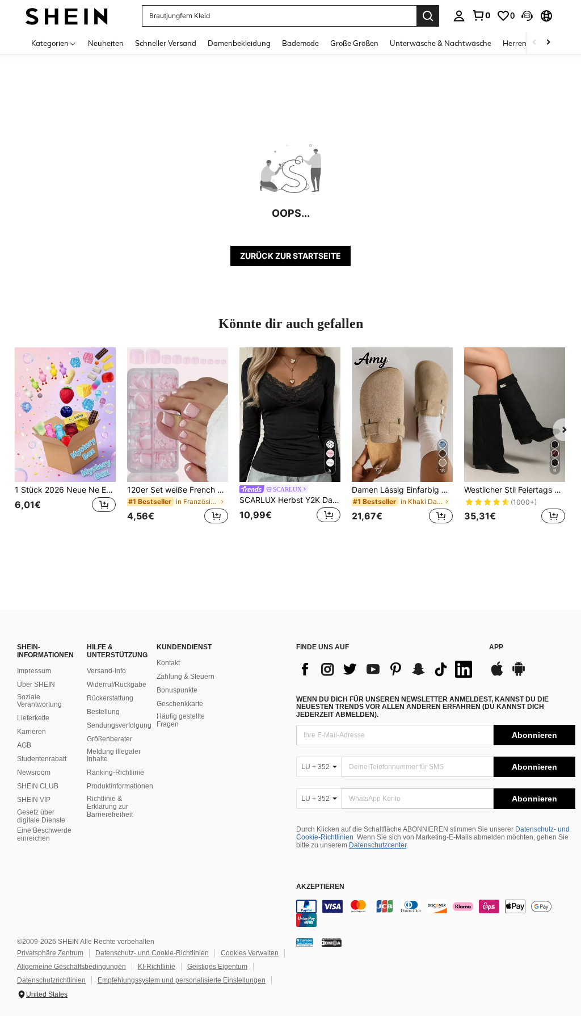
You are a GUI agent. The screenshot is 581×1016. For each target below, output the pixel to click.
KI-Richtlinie (156, 967)
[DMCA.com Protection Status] (332, 942)
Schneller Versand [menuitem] (165, 43)
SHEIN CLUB (37, 786)
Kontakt (168, 663)
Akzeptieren (320, 887)
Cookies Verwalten (250, 953)
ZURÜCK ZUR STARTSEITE (290, 256)
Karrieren (31, 732)
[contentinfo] (435, 913)
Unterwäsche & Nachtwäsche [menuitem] (440, 43)
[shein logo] (67, 15)
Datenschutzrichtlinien (51, 980)
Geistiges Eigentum (217, 967)
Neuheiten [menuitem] (106, 43)
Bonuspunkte (177, 690)
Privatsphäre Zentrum (50, 953)
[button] (527, 16)
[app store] (497, 674)
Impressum (34, 671)
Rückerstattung (110, 698)
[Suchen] (427, 16)
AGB (24, 745)
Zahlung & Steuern (185, 677)
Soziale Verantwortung (39, 701)
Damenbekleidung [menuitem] (239, 43)
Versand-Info (106, 671)
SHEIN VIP (33, 800)
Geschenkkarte (180, 704)
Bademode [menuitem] (300, 43)
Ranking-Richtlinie (115, 772)
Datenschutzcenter (377, 845)
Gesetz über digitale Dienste (41, 816)
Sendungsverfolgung (119, 725)
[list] (387, 669)
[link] (481, 15)
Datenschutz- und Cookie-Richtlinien (152, 953)
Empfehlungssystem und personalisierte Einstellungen (182, 980)
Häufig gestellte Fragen (181, 720)
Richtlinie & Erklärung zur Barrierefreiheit (110, 806)
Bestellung (103, 712)
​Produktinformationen (120, 786)
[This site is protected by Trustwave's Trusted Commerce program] (304, 942)
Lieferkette (33, 718)
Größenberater (109, 739)
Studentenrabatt (41, 759)
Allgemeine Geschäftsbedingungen (71, 967)
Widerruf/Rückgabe (116, 684)
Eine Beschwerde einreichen (44, 834)
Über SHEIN (36, 684)
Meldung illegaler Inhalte (114, 755)
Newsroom (33, 772)
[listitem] (65, 442)
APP (496, 647)
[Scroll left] (534, 43)
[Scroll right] (548, 43)
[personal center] (459, 16)
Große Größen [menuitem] (354, 43)
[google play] (519, 674)
